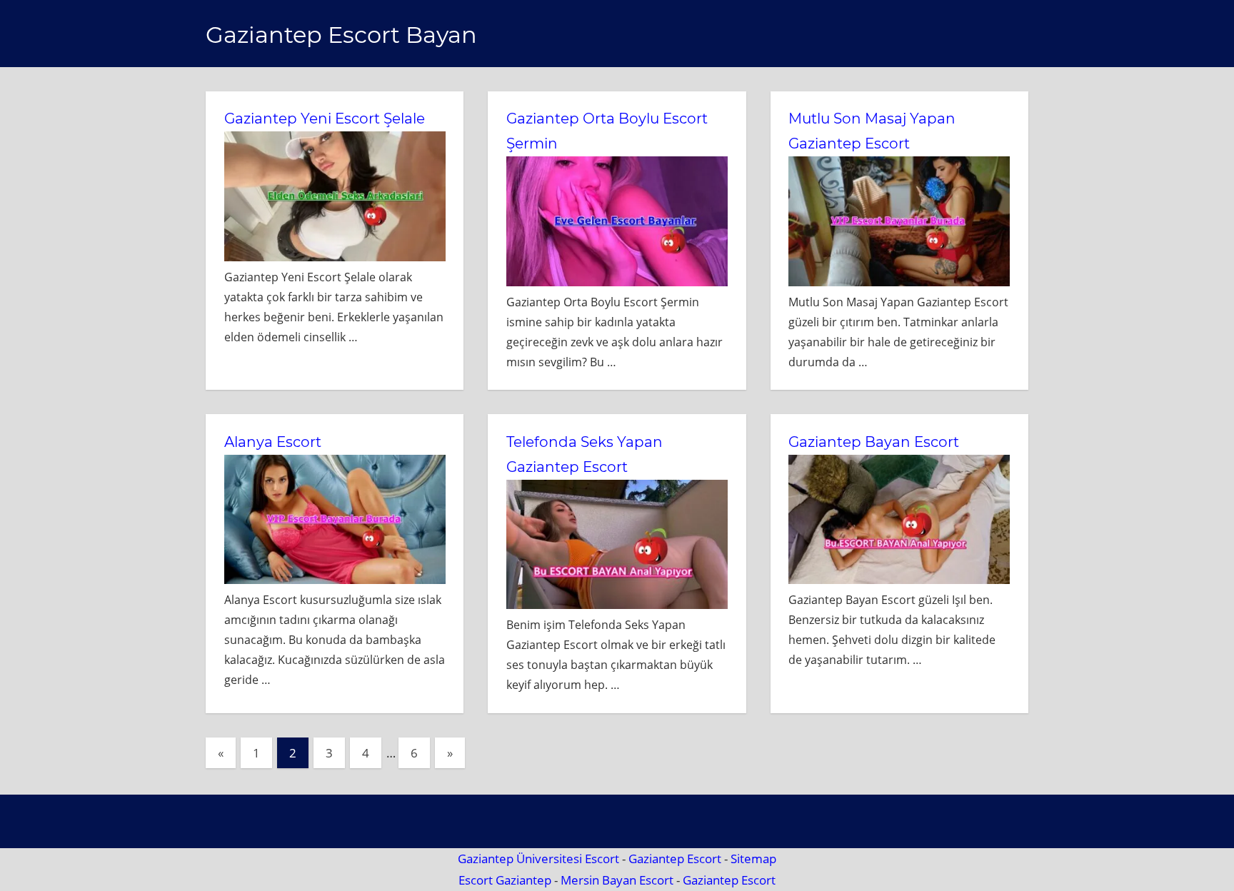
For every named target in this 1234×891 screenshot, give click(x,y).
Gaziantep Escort (674, 858)
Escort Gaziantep (504, 880)
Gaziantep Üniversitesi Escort (538, 858)
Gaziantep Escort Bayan (341, 35)
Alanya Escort (272, 441)
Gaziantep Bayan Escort (873, 441)
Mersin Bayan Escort (617, 880)
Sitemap (753, 858)
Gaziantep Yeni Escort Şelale (324, 118)
